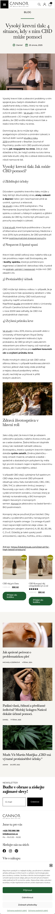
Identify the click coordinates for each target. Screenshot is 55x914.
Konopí (15, 503)
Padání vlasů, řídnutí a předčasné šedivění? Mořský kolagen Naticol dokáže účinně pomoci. (24, 709)
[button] (51, 865)
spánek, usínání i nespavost (20, 269)
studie (16, 303)
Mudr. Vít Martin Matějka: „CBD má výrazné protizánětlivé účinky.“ (27, 757)
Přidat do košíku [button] (12, 596)
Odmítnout (27, 897)
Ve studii (28, 113)
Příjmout (27, 890)
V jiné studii (9, 227)
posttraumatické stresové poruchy (27, 238)
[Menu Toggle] (4, 4)
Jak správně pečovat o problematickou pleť (17, 654)
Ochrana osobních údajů (17, 910)
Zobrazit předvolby (27, 904)
